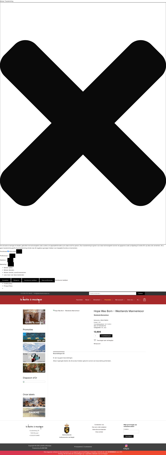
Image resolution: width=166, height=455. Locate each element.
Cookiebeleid (88, 446)
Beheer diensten (9, 270)
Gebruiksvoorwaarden (99, 429)
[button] (83, 123)
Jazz (105, 327)
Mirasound (97, 343)
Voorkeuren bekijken (30, 280)
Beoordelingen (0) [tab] (58, 353)
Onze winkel (99, 432)
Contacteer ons (99, 424)
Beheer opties (8, 267)
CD (102, 327)
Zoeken (140, 293)
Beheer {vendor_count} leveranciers (15, 272)
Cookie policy (8, 283)
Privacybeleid (78, 446)
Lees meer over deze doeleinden (14, 275)
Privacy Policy (8, 286)
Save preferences (47, 280)
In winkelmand (106, 336)
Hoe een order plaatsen (99, 427)
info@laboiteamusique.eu (41, 293)
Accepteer (5, 280)
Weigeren (16, 280)
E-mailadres (126, 429)
